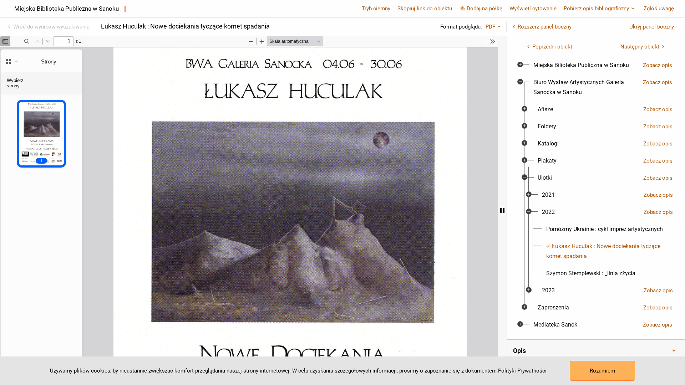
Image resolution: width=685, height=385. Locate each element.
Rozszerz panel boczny (545, 27)
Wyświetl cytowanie (533, 8)
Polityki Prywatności (522, 371)
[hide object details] (502, 210)
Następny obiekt (639, 46)
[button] (596, 351)
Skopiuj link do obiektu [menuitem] (424, 8)
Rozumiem (602, 371)
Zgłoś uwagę (659, 8)
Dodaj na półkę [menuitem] (484, 8)
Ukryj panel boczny (651, 27)
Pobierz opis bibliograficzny (596, 8)
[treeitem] (596, 65)
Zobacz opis (657, 65)
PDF (490, 27)
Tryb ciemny (376, 8)
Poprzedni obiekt (552, 46)
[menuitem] (581, 65)
